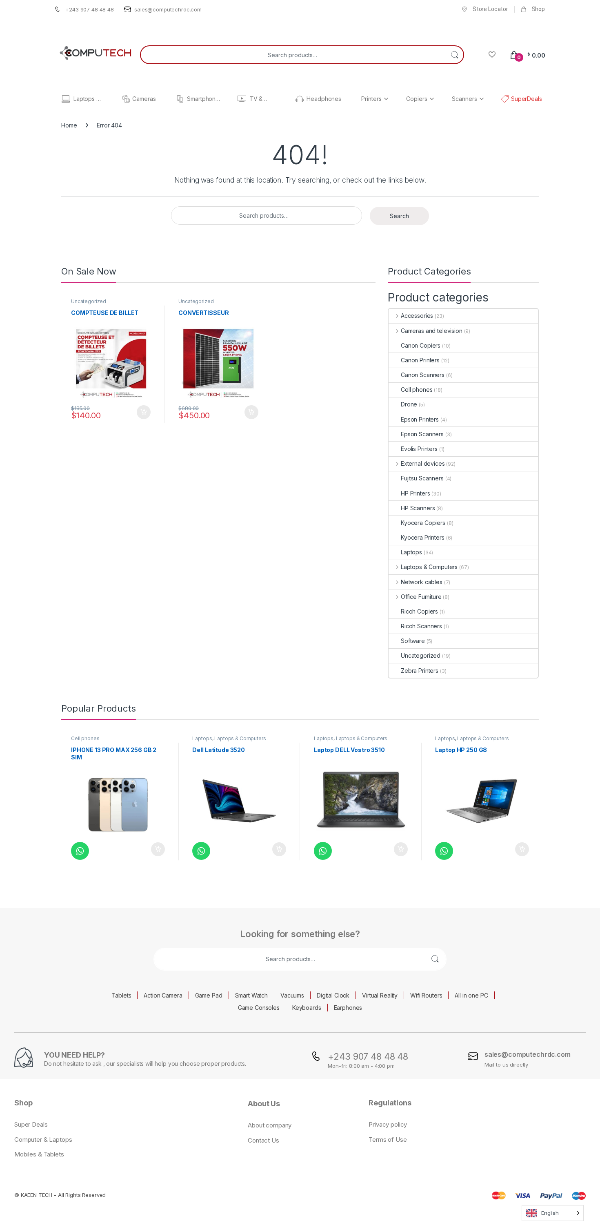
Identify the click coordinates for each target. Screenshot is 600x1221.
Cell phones (416, 389)
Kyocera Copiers (423, 522)
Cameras (144, 99)
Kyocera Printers (422, 537)
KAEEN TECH (37, 1195)
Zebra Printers (419, 670)
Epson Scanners (422, 434)
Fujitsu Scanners (422, 478)
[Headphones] (300, 99)
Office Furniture (421, 596)
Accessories (417, 315)
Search (454, 54)
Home (69, 125)
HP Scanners (418, 507)
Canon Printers (420, 360)
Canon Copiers (420, 345)
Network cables (421, 581)
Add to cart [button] (144, 412)
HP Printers (415, 493)
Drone (409, 404)
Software (413, 640)
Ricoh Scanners (421, 626)
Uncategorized (88, 301)
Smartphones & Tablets (204, 99)
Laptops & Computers (87, 99)
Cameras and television (431, 330)
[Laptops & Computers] (66, 99)
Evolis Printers (419, 448)
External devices (423, 463)
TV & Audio (256, 99)
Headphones (324, 99)
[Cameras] (126, 99)
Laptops (411, 552)
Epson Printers (420, 419)
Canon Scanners (422, 374)
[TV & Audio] (242, 98)
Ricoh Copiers (419, 611)
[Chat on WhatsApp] (80, 851)
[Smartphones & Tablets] (180, 99)
